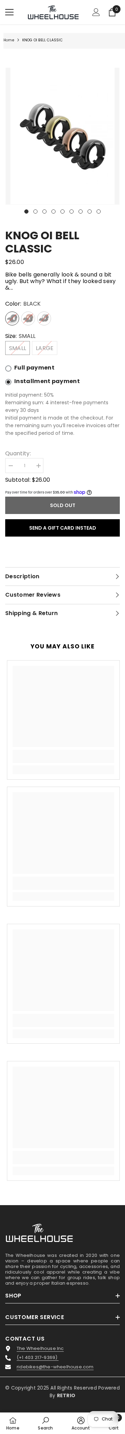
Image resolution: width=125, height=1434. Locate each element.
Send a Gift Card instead (62, 527)
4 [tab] (53, 211)
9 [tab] (99, 211)
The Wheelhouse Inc (40, 1348)
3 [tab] (44, 211)
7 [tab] (80, 211)
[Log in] (96, 12)
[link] (63, 756)
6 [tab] (71, 211)
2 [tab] (35, 211)
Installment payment (47, 381)
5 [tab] (62, 211)
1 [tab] (26, 211)
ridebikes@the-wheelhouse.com (55, 1367)
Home (8, 40)
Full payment (34, 368)
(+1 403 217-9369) (38, 1357)
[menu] (9, 12)
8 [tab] (90, 211)
